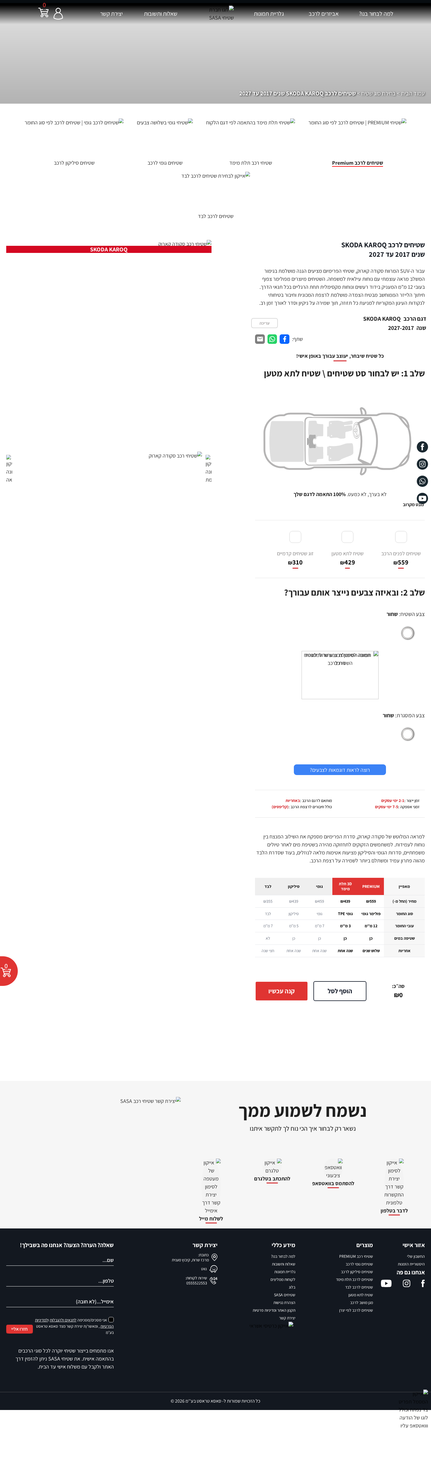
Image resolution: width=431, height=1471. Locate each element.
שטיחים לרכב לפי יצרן (356, 1310)
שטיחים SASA (284, 1294)
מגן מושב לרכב (361, 1302)
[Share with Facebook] (284, 339)
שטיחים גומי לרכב (359, 1264)
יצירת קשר (111, 13)
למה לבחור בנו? (376, 13)
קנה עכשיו (281, 991)
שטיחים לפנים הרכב (401, 558)
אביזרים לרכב (324, 13)
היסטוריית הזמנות (411, 1264)
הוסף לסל (340, 991)
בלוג (292, 1287)
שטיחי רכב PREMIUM (356, 1256)
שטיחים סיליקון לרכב (357, 1271)
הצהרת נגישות (284, 1302)
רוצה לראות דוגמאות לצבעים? (340, 769)
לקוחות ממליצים (282, 1279)
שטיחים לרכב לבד (359, 1287)
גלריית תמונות (269, 13)
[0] (43, 16)
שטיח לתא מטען (347, 558)
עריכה (264, 323)
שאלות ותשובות (160, 13)
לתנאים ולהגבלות (63, 1320)
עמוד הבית (413, 93)
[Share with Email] (260, 339)
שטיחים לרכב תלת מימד (354, 1279)
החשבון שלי (416, 1256)
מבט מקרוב (413, 504)
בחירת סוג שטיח (378, 93)
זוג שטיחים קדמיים (295, 558)
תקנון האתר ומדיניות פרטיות (274, 1310)
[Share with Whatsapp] (272, 339)
